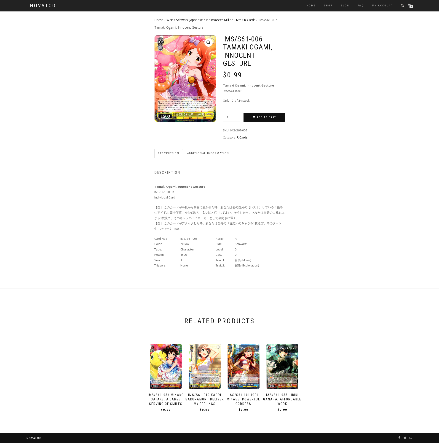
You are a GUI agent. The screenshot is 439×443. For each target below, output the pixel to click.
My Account (382, 5)
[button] (208, 42)
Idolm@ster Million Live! (223, 20)
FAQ (361, 5)
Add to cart (266, 117)
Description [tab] (168, 153)
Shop (328, 5)
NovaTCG (43, 5)
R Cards (249, 20)
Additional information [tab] (208, 153)
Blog (345, 5)
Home (311, 5)
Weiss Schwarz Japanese (184, 20)
